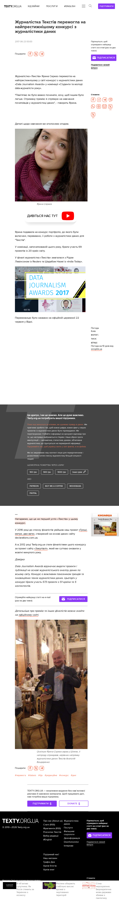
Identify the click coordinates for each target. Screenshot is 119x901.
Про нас (47, 820)
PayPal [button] (33, 493)
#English (47, 839)
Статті (46, 824)
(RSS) (52, 824)
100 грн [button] (33, 472)
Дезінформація (72, 838)
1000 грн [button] (61, 472)
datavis (32, 775)
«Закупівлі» (41, 548)
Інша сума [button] (77, 472)
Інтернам (68, 845)
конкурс (65, 775)
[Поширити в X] (36, 54)
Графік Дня (49, 862)
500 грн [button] (47, 472)
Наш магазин (50, 858)
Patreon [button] (34, 486)
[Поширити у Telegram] (42, 54)
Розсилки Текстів (52, 832)
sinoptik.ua (96, 349)
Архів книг (49, 869)
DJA (41, 775)
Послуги (68, 827)
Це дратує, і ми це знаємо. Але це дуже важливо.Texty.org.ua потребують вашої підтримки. (55, 417)
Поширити (20, 54)
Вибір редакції (50, 835)
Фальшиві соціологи (69, 833)
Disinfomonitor (71, 841)
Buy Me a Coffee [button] (54, 486)
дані (74, 775)
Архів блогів (50, 865)
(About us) (57, 820)
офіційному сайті (28, 614)
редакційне (51, 775)
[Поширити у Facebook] (30, 54)
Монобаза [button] (75, 486)
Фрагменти (49, 828)
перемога (21, 775)
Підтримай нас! (51, 854)
